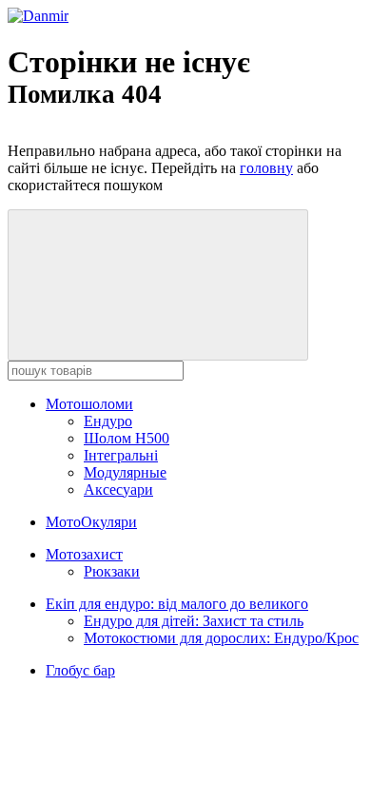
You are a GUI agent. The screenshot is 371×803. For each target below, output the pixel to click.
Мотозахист (84, 554)
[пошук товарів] (158, 285)
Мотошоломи (89, 404)
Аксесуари (118, 489)
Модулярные (125, 472)
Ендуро (108, 421)
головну (266, 168)
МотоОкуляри (91, 522)
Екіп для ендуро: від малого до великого (177, 604)
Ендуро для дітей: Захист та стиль (193, 621)
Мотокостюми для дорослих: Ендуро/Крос (221, 638)
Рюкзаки (112, 571)
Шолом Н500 (126, 438)
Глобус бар (80, 670)
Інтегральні (121, 455)
